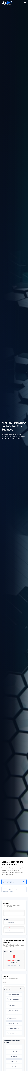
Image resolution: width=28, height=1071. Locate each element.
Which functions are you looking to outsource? (13, 988)
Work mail (7, 919)
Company (7, 928)
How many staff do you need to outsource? (12, 1041)
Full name (7, 911)
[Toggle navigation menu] (25, 3)
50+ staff (14, 1066)
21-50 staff (14, 1061)
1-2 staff (14, 1047)
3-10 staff (14, 1052)
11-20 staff (14, 1056)
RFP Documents (8, 951)
